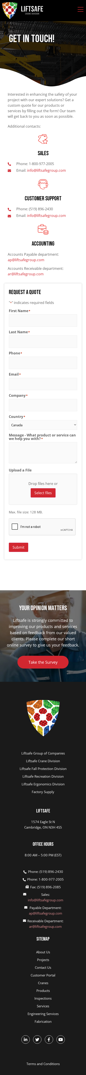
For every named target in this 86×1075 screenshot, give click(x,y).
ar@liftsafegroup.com (26, 274)
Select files (43, 492)
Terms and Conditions (43, 1064)
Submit (18, 547)
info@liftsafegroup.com (45, 900)
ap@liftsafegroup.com (26, 259)
